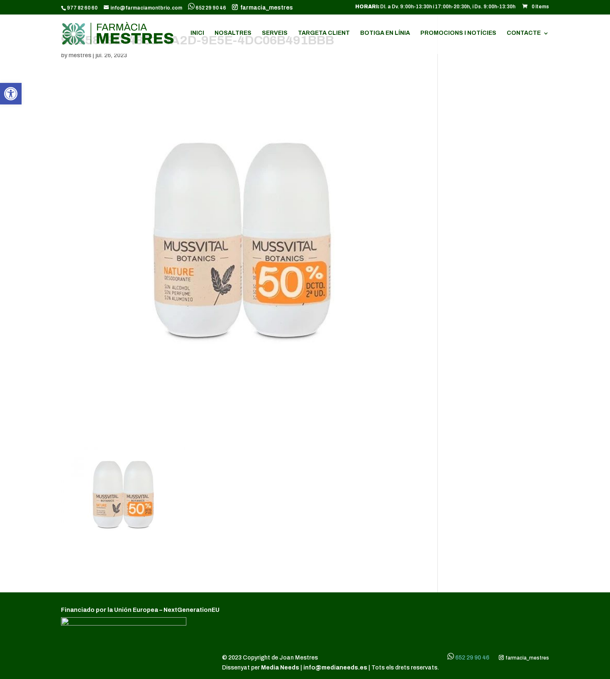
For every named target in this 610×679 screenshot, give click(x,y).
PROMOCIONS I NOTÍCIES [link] (458, 33)
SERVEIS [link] (275, 33)
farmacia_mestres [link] (265, 8)
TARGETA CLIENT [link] (324, 33)
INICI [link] (197, 33)
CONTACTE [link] (524, 33)
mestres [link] (79, 55)
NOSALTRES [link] (233, 33)
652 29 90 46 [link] (210, 8)
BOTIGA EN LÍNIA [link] (385, 33)
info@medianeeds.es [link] (335, 667)
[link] (11, 93)
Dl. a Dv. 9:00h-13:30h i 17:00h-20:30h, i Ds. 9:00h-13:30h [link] (435, 7)
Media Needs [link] (280, 667)
